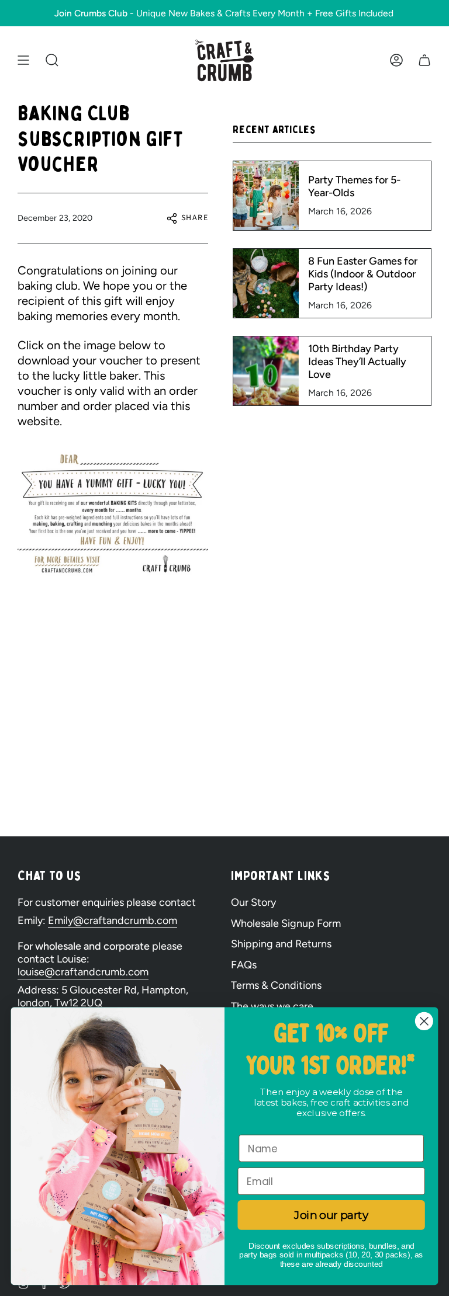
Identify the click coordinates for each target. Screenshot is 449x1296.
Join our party (331, 1214)
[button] (52, 60)
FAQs (244, 964)
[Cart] (424, 60)
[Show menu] (23, 60)
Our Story (253, 902)
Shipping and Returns (281, 943)
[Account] (396, 60)
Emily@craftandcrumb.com (112, 920)
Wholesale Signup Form (286, 923)
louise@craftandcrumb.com (83, 971)
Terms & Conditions (276, 985)
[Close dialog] (424, 1021)
